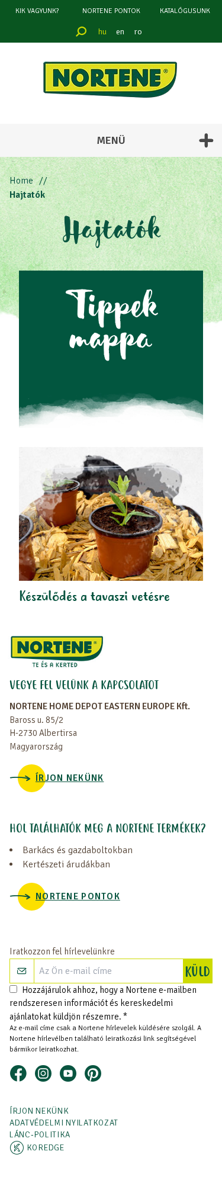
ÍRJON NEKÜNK (70, 778)
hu (102, 32)
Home (21, 180)
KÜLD (198, 973)
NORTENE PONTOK (111, 11)
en (120, 32)
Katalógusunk (185, 11)
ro (138, 32)
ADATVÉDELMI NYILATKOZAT (63, 1123)
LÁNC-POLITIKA (39, 1135)
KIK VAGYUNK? (37, 11)
